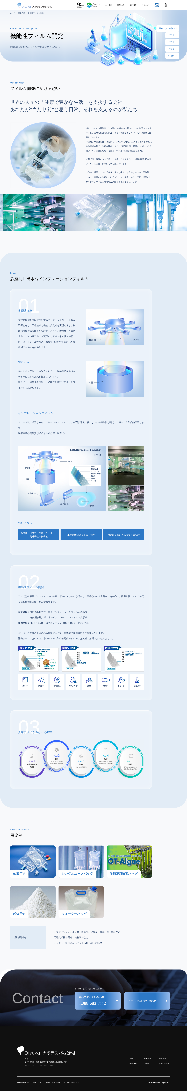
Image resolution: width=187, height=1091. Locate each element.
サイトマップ (37, 1083)
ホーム (13, 13)
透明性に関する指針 (53, 1083)
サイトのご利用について (72, 1083)
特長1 (171, 35)
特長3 (171, 49)
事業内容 (120, 5)
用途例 (171, 56)
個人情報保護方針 (23, 1083)
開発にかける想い (167, 28)
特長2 (171, 42)
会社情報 (108, 5)
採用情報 (133, 5)
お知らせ (145, 5)
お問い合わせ (164, 1063)
